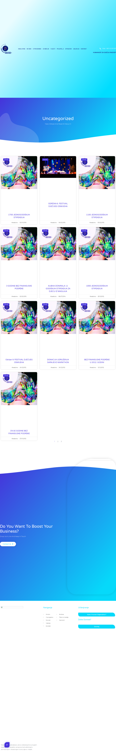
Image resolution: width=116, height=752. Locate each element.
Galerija (76, 49)
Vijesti (53, 49)
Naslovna (21, 49)
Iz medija (46, 49)
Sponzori (68, 49)
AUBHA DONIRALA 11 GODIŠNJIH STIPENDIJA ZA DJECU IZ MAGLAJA (58, 288)
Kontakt (84, 49)
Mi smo (29, 49)
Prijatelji (60, 49)
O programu (37, 49)
